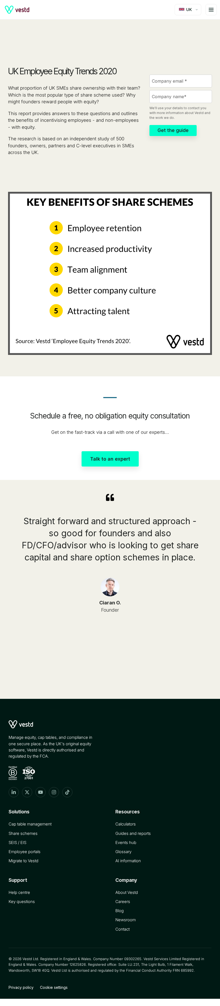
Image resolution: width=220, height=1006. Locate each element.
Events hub (125, 842)
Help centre (19, 892)
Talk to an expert (110, 459)
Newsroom (125, 919)
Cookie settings (54, 987)
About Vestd (126, 892)
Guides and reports (133, 833)
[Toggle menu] (211, 9)
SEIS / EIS (17, 842)
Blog (119, 910)
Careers (122, 901)
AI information (128, 860)
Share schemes (23, 833)
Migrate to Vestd (23, 860)
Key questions (22, 901)
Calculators (125, 824)
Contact (122, 929)
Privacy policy (21, 987)
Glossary (123, 851)
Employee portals (25, 851)
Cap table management (30, 824)
